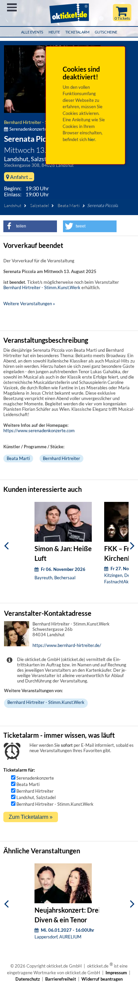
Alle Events (32, 32)
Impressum (116, 972)
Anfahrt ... (20, 177)
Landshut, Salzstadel (36, 797)
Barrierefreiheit (60, 979)
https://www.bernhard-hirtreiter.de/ (66, 645)
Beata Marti (69, 205)
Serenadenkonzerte (35, 778)
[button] (30, 226)
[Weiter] (132, 545)
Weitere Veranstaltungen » (29, 303)
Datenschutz (27, 979)
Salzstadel (39, 205)
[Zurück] (6, 545)
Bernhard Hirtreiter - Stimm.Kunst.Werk (42, 122)
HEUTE (54, 32)
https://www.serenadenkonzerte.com (39, 430)
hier (91, 139)
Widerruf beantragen (102, 979)
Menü (12, 7)
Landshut (12, 205)
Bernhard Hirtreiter (61, 458)
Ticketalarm (77, 32)
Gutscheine (106, 32)
